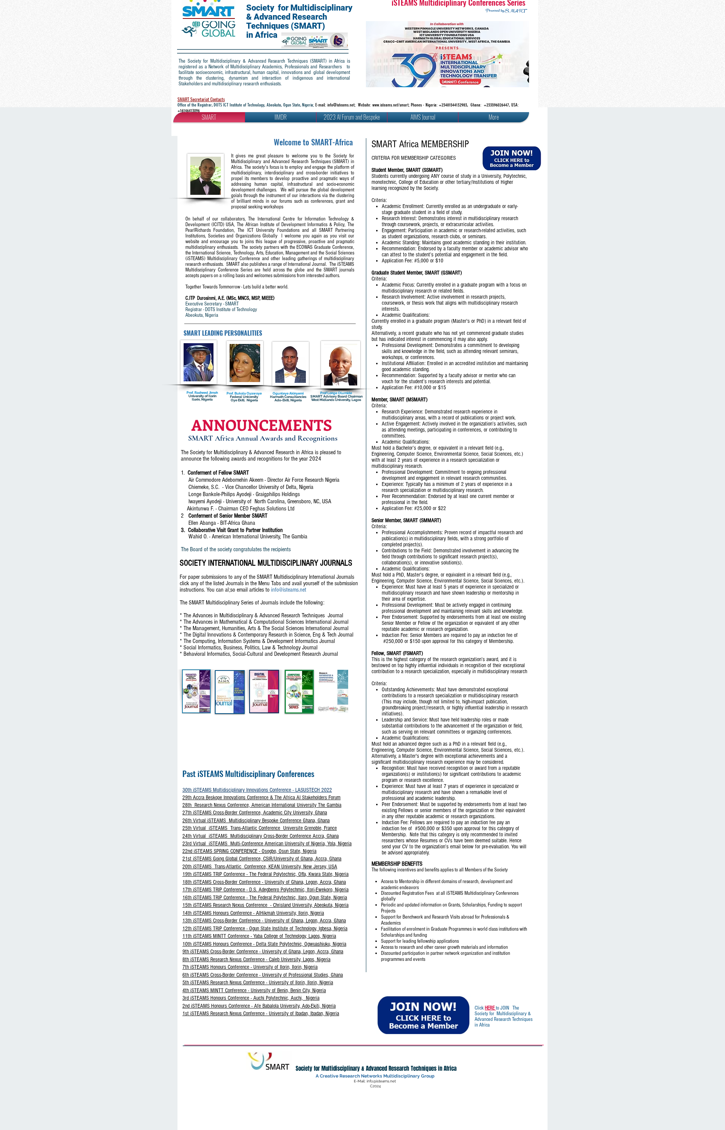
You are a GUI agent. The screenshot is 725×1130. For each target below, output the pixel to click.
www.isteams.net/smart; (391, 105)
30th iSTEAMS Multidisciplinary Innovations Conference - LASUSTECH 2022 (257, 790)
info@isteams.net (341, 105)
